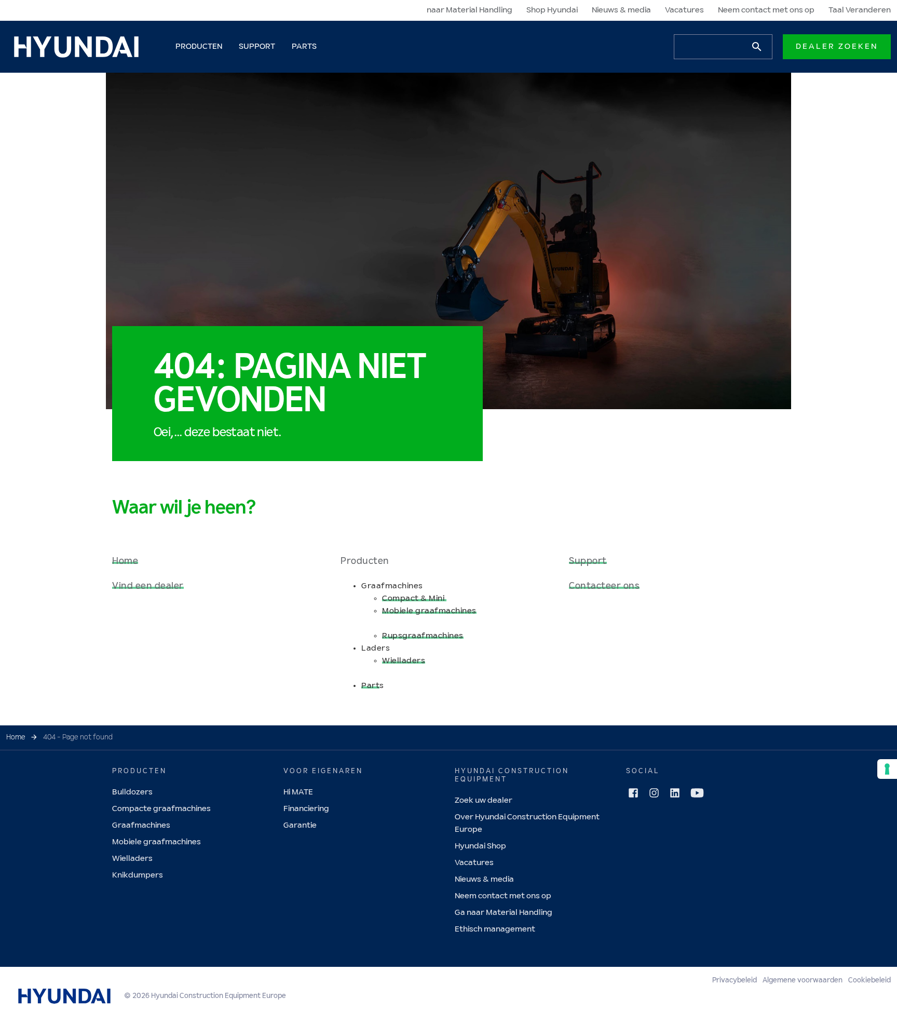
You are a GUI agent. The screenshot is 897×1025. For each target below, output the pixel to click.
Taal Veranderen (859, 10)
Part (370, 685)
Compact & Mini (414, 598)
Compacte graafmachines (161, 808)
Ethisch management (495, 929)
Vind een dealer (148, 586)
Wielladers (403, 660)
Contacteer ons (604, 586)
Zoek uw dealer (483, 800)
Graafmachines (141, 825)
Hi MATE (298, 792)
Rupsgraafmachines (423, 635)
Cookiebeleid (869, 980)
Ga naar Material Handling (503, 912)
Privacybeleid (734, 980)
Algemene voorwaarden (802, 980)
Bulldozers (132, 792)
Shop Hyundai (552, 10)
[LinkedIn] (675, 793)
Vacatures (684, 10)
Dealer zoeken (837, 46)
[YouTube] (697, 793)
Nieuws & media (621, 10)
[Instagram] (654, 793)
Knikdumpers (137, 875)
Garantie (300, 825)
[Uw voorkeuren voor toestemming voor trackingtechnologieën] (887, 769)
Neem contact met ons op (766, 10)
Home (125, 561)
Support (588, 561)
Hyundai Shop (480, 846)
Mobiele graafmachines (429, 610)
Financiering (306, 808)
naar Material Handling (469, 10)
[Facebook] (633, 793)
